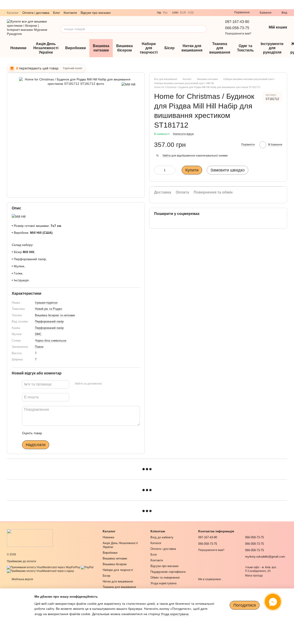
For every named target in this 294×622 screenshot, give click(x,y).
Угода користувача (163, 583)
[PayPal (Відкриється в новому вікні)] (87, 567)
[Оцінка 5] (79, 433)
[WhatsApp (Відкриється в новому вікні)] (211, 12)
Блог (56, 12)
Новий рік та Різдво (48, 309)
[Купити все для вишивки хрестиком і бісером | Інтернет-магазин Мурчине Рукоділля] (30, 537)
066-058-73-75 (237, 28)
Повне (39, 346)
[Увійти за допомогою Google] (114, 383)
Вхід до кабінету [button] (161, 537)
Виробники (75, 48)
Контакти (70, 12)
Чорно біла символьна (50, 340)
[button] (290, 4)
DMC (38, 334)
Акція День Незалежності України (45, 48)
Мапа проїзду (254, 575)
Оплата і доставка (35, 12)
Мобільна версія (22, 579)
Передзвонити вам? (238, 33)
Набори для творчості (149, 48)
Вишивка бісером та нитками (55, 315)
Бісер (169, 48)
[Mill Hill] (128, 84)
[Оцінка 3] (64, 433)
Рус (165, 12)
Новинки (18, 48)
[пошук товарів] (203, 29)
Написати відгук (183, 134)
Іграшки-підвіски (46, 302)
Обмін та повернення (165, 577)
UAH (175, 12)
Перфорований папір (49, 321)
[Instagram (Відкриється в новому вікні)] (217, 12)
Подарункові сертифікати (168, 571)
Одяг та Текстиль (245, 48)
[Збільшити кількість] (172, 170)
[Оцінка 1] (49, 433)
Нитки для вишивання (191, 48)
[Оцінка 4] (71, 433)
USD (191, 12)
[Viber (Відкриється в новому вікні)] (200, 12)
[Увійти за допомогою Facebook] (107, 383)
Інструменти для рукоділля (272, 48)
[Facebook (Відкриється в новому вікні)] (222, 12)
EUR (183, 12)
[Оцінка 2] (57, 433)
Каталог (13, 12)
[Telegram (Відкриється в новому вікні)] (206, 12)
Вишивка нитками (101, 48)
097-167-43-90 (237, 22)
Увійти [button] (166, 155)
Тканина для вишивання (219, 48)
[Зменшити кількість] (157, 170)
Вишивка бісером (124, 48)
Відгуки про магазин (96, 12)
